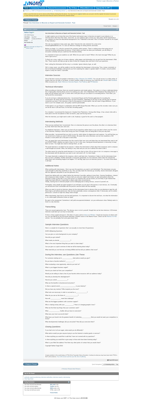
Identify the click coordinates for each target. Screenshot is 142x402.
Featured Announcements (57, 8)
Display (114, 26)
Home (26, 8)
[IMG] (51, 388)
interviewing (66, 377)
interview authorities (46, 377)
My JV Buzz (73, 8)
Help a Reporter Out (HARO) (83, 79)
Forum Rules (54, 392)
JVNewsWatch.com (86, 8)
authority (26, 377)
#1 (117, 29)
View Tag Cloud (28, 379)
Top (117, 364)
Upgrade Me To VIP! (103, 8)
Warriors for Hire (112, 216)
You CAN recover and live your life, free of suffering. (71, 356)
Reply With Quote (113, 360)
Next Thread (76, 369)
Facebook (114, 80)
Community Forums (38, 8)
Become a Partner (113, 1)
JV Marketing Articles (60, 10)
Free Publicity (83, 82)
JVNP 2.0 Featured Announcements (41, 10)
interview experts (58, 377)
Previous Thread (67, 369)
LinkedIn (105, 80)
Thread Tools (106, 26)
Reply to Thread (31, 20)
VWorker (92, 215)
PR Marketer (94, 82)
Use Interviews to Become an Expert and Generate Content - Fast (52, 23)
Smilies (52, 386)
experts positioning (35, 377)
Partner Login (101, 1)
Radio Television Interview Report (68, 82)
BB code (52, 384)
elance (86, 215)
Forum (27, 10)
